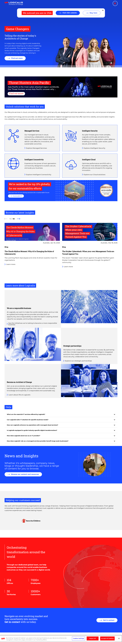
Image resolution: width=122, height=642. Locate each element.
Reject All (92, 638)
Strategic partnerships (72, 346)
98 (14, 219)
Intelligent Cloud (89, 159)
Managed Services (31, 131)
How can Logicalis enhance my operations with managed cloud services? (32, 425)
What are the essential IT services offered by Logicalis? (26, 414)
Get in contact (108, 620)
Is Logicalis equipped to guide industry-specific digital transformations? (32, 430)
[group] (32, 253)
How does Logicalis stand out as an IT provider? (23, 436)
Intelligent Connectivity (34, 159)
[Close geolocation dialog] (103, 10)
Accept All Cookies (107, 638)
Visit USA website (69, 13)
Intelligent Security (90, 131)
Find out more (17, 58)
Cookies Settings (78, 638)
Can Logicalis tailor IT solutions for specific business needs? (27, 420)
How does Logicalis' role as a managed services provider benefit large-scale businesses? (37, 441)
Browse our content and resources (25, 474)
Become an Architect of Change (19, 382)
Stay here (93, 13)
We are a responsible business (19, 308)
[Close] (119, 638)
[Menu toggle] (115, 3)
